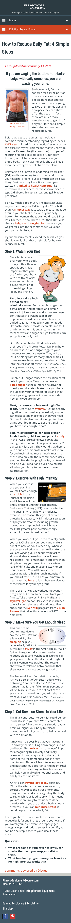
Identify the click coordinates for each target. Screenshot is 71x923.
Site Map (7, 908)
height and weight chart (31, 223)
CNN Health (12, 144)
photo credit (15, 123)
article (18, 494)
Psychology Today (36, 783)
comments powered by (26, 870)
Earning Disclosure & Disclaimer (20, 903)
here (31, 580)
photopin (13, 126)
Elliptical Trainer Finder (22, 29)
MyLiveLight (18, 601)
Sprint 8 (32, 608)
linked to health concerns (35, 185)
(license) (21, 126)
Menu (12, 20)
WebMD (40, 409)
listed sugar (17, 385)
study (29, 649)
